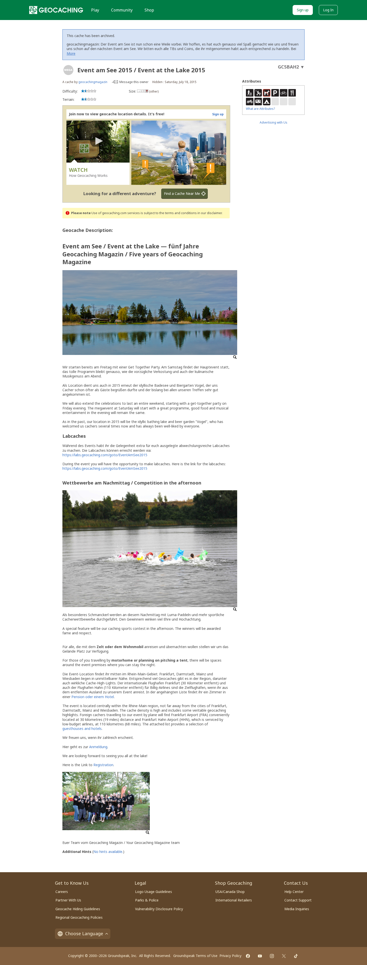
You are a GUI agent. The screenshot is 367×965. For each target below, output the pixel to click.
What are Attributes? (260, 109)
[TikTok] (296, 956)
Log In (328, 10)
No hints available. (108, 851)
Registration (103, 764)
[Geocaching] (56, 10)
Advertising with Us (273, 122)
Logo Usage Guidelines (153, 891)
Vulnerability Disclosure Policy (159, 908)
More (71, 53)
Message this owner (134, 82)
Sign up (303, 10)
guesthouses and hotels (82, 728)
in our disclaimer (209, 213)
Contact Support (298, 900)
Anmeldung (98, 746)
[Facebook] (248, 956)
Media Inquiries (296, 908)
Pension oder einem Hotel (92, 696)
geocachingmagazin (92, 82)
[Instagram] (272, 956)
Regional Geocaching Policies (79, 917)
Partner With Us (68, 900)
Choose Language (84, 933)
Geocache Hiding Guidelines (77, 908)
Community (122, 10)
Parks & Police (147, 900)
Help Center (294, 891)
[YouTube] (260, 956)
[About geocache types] (68, 70)
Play (95, 10)
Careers (61, 891)
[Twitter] (284, 956)
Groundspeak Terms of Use (195, 955)
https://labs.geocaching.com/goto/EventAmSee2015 (104, 454)
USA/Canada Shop (230, 891)
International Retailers (233, 900)
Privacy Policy (230, 955)
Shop (149, 10)
